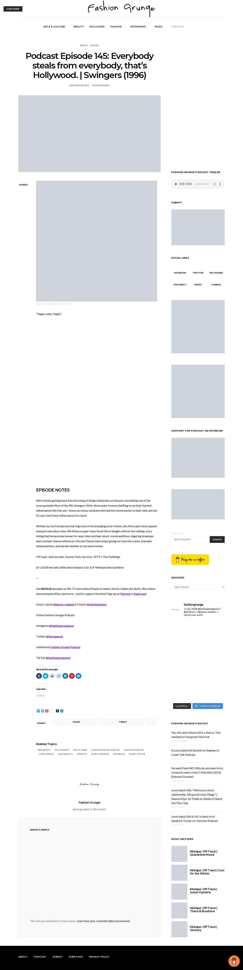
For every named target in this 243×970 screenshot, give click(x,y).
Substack (76, 956)
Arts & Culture (54, 26)
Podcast (178, 26)
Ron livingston (101, 754)
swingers (119, 754)
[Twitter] (214, 26)
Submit (58, 956)
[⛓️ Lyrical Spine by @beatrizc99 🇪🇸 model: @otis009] (212, 692)
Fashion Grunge (101, 85)
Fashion (116, 26)
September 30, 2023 (79, 85)
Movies (84, 45)
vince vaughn (137, 754)
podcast (82, 754)
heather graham (134, 750)
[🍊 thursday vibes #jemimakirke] (212, 644)
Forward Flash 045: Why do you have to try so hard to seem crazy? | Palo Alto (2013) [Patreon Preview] (197, 772)
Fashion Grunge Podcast (189, 723)
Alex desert (62, 750)
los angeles (66, 754)
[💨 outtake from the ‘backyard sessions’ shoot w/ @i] (212, 660)
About (23, 956)
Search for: (177, 533)
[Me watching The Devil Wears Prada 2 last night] (184, 660)
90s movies (44, 750)
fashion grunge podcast (106, 750)
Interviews (138, 26)
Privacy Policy (99, 956)
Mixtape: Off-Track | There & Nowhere (203, 909)
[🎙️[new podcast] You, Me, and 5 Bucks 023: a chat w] (184, 644)
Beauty (79, 26)
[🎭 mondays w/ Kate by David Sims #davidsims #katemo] (184, 628)
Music (159, 26)
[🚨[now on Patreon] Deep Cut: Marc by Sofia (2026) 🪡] (212, 676)
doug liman (80, 750)
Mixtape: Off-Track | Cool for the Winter (207, 872)
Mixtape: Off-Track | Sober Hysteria (203, 890)
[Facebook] (210, 26)
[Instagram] (218, 26)
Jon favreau (47, 754)
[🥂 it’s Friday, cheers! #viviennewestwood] (212, 628)
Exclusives (97, 26)
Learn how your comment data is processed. (103, 921)
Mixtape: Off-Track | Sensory (203, 928)
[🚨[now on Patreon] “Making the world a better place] (184, 692)
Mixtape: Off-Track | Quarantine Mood (203, 853)
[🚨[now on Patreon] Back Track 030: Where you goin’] (184, 676)
